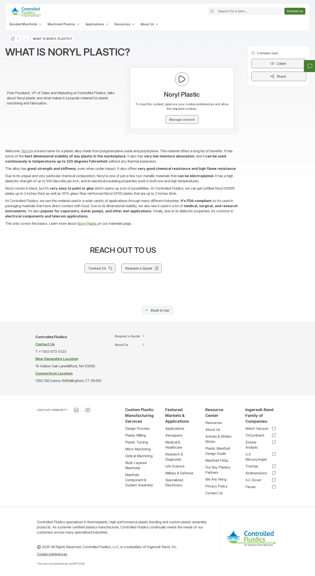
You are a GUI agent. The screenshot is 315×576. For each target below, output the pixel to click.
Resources (213, 423)
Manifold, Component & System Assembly (139, 480)
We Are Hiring (215, 479)
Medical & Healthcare (173, 444)
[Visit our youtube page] (88, 410)
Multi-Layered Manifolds (136, 465)
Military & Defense (179, 473)
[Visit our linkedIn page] (76, 410)
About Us (212, 429)
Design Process (137, 428)
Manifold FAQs (216, 460)
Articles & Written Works (218, 439)
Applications (174, 428)
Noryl (26, 151)
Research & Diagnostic (174, 456)
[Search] (212, 11)
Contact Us (214, 493)
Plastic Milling (135, 435)
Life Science (174, 466)
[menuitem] (26, 24)
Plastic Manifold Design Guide (217, 451)
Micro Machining (138, 449)
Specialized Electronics (174, 482)
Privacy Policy (216, 486)
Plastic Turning (136, 442)
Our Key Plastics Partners (218, 470)
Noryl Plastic (87, 223)
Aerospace (173, 435)
